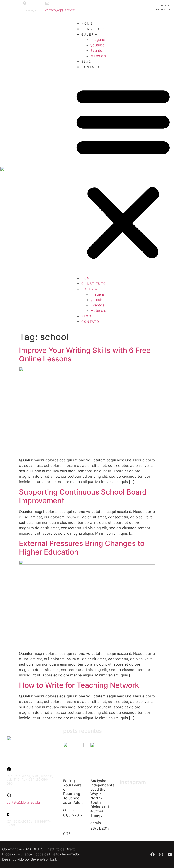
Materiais (98, 56)
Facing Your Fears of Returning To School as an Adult (73, 791)
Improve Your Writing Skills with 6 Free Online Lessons (85, 354)
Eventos (97, 50)
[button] (123, 172)
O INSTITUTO (93, 29)
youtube (97, 45)
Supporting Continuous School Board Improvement (83, 496)
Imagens (97, 39)
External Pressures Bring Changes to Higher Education (82, 547)
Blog (86, 61)
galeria (89, 34)
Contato (90, 67)
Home (87, 23)
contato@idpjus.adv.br (60, 10)
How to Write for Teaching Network (79, 685)
